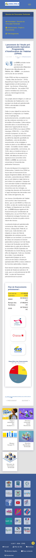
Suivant (25, 400)
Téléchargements (13, 33)
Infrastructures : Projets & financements (15, 29)
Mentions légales (11, 551)
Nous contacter (28, 551)
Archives (30, 547)
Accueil (6, 547)
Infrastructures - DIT (23, 57)
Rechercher (10, 555)
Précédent (12, 400)
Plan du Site (18, 547)
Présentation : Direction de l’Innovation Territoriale (15, 23)
